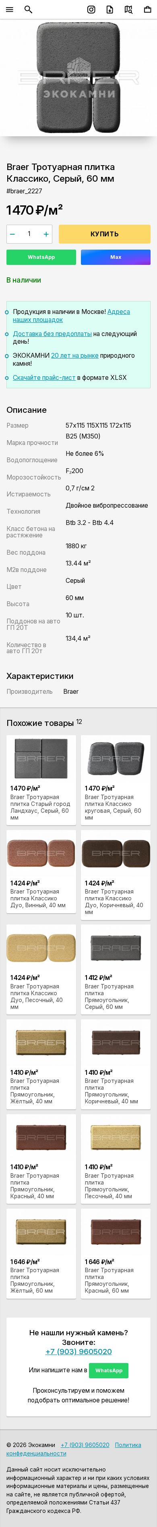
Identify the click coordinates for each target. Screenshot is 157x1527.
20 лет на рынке (75, 355)
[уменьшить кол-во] (12, 234)
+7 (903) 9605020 (78, 1351)
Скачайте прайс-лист (44, 377)
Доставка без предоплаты (52, 334)
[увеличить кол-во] (46, 234)
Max (115, 257)
